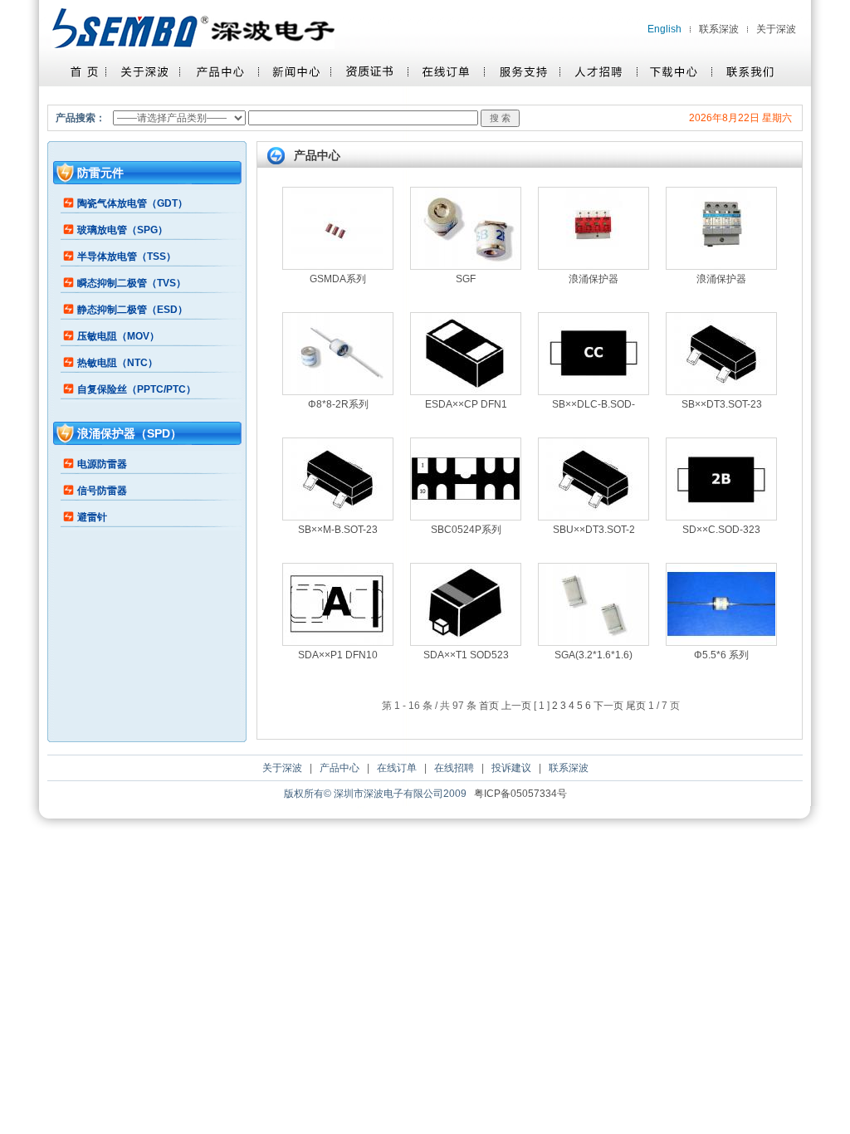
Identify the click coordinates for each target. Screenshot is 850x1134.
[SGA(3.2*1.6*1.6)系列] (593, 642)
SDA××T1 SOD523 (466, 655)
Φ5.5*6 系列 (721, 655)
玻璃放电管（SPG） (122, 230)
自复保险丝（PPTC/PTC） (136, 389)
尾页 (636, 705)
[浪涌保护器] (593, 265)
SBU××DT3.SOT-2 (594, 529)
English (664, 29)
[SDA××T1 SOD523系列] (466, 642)
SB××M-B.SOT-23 (338, 529)
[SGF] (466, 265)
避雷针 (92, 517)
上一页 (516, 705)
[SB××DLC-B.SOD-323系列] (593, 391)
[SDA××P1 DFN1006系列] (338, 642)
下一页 (608, 705)
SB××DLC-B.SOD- (593, 404)
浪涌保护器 (593, 279)
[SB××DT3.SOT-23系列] (721, 391)
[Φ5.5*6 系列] (721, 642)
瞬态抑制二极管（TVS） (131, 283)
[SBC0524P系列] (466, 516)
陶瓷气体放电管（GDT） (132, 203)
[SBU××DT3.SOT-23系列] (593, 516)
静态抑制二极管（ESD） (132, 309)
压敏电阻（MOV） (118, 336)
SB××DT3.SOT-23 (721, 404)
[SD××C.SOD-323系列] (721, 516)
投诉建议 (511, 768)
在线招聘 (454, 768)
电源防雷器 (102, 464)
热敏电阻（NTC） (117, 363)
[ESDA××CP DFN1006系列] (466, 391)
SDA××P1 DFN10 (338, 655)
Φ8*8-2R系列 (338, 404)
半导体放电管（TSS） (126, 256)
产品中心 (339, 768)
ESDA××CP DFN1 (466, 404)
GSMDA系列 (338, 279)
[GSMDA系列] (338, 265)
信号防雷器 (102, 490)
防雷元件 (100, 172)
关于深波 (776, 29)
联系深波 (719, 29)
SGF (466, 279)
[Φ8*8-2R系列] (338, 391)
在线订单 (397, 768)
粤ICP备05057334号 (520, 793)
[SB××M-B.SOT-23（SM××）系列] (338, 516)
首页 (489, 705)
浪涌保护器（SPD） (129, 433)
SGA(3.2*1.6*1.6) (593, 655)
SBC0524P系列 (466, 529)
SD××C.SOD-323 (721, 529)
